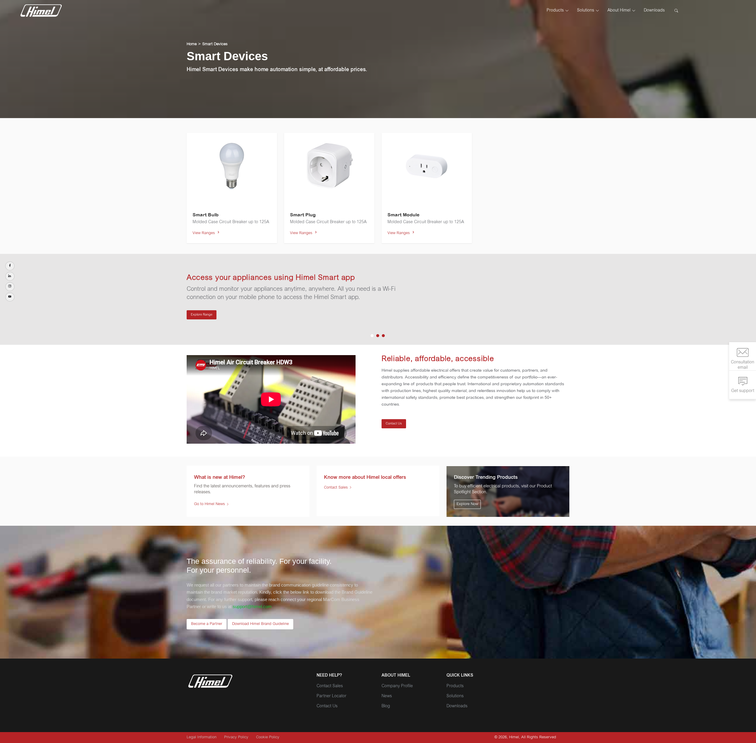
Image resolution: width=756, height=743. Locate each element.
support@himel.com (252, 606)
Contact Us (394, 423)
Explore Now (467, 504)
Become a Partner (206, 624)
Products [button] (555, 11)
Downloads (654, 11)
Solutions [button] (585, 11)
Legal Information (201, 737)
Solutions (455, 696)
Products (455, 686)
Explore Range (201, 314)
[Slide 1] (372, 335)
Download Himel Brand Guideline (260, 624)
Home (192, 44)
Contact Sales (336, 488)
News (387, 696)
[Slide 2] (377, 335)
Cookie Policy (267, 737)
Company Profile (397, 686)
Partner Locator (331, 696)
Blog (386, 706)
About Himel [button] (618, 11)
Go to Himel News (209, 504)
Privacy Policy (236, 737)
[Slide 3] (383, 335)
